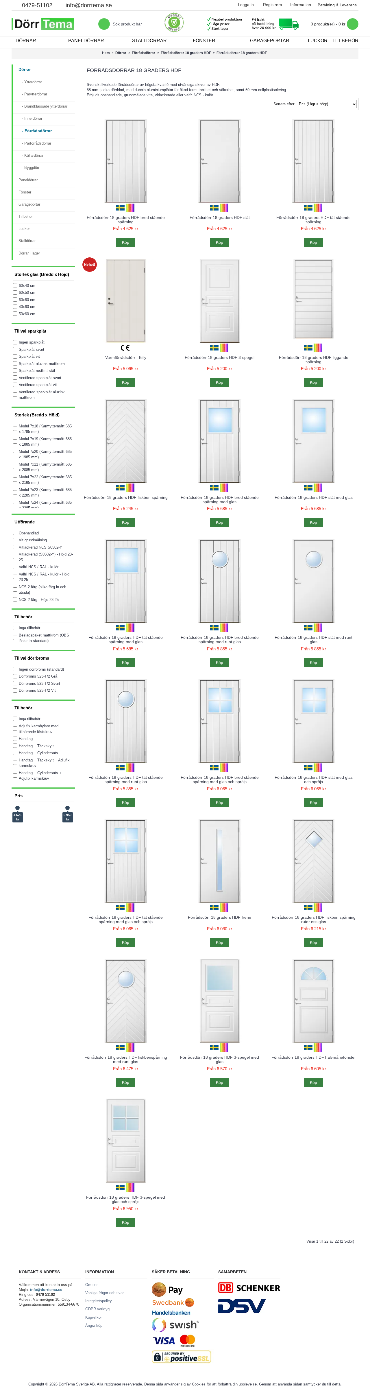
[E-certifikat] (174, 24)
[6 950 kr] (67, 808)
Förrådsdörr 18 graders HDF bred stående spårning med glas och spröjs (220, 779)
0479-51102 (37, 5)
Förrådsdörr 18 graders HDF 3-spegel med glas (219, 1059)
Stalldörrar (27, 241)
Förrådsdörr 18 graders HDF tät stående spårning (313, 219)
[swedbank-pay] (167, 1295)
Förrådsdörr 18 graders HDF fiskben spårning (126, 497)
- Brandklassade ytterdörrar (42, 106)
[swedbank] (173, 1306)
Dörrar (24, 69)
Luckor (24, 228)
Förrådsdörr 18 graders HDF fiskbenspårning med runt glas (125, 1059)
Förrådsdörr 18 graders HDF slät (220, 217)
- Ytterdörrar (30, 82)
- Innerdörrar (30, 118)
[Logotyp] (55, 24)
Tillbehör (25, 216)
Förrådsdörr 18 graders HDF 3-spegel (219, 357)
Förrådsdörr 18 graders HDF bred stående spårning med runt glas (220, 639)
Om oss (92, 1285)
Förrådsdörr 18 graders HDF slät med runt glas (313, 639)
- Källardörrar (30, 155)
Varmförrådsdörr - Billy (125, 357)
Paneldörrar (28, 180)
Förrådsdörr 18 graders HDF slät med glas (314, 497)
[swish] (175, 1331)
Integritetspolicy (98, 1301)
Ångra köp (93, 1325)
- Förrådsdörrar (35, 130)
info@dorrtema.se (89, 5)
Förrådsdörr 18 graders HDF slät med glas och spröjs (314, 779)
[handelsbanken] (171, 1315)
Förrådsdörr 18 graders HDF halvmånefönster (313, 1057)
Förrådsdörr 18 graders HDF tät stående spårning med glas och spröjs (125, 919)
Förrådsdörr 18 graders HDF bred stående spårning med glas (220, 499)
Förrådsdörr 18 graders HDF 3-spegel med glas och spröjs (125, 1199)
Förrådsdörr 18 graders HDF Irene (219, 917)
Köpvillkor (93, 1317)
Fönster (24, 192)
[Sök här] (104, 24)
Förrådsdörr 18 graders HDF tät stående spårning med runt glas (125, 779)
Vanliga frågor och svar (104, 1293)
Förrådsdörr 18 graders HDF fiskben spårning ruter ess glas (314, 919)
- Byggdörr (28, 167)
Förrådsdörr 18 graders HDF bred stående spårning (126, 219)
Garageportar (29, 204)
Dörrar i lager (29, 253)
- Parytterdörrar (32, 94)
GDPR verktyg (97, 1309)
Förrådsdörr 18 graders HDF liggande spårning (313, 359)
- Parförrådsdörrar (34, 143)
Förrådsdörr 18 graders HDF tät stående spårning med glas (125, 639)
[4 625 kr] (17, 808)
